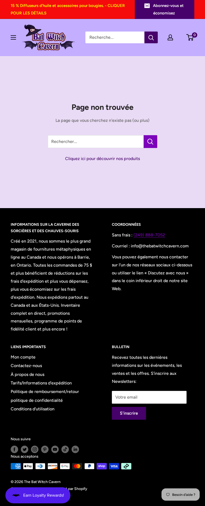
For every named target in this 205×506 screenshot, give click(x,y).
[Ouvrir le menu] (13, 37)
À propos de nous (27, 374)
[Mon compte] (170, 37)
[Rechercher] (151, 37)
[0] (190, 37)
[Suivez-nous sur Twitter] (24, 449)
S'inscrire (129, 413)
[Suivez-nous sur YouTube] (55, 449)
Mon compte (23, 357)
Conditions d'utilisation (32, 408)
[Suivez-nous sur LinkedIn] (75, 449)
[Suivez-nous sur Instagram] (34, 449)
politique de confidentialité (37, 400)
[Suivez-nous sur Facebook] (14, 449)
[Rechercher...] (150, 141)
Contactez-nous (26, 365)
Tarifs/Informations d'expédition (41, 383)
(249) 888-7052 (149, 235)
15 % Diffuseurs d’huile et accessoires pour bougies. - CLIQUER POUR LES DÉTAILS (68, 9)
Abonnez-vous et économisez (168, 9)
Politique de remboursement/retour (45, 391)
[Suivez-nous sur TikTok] (65, 449)
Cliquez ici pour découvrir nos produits (102, 158)
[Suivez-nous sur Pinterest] (45, 449)
